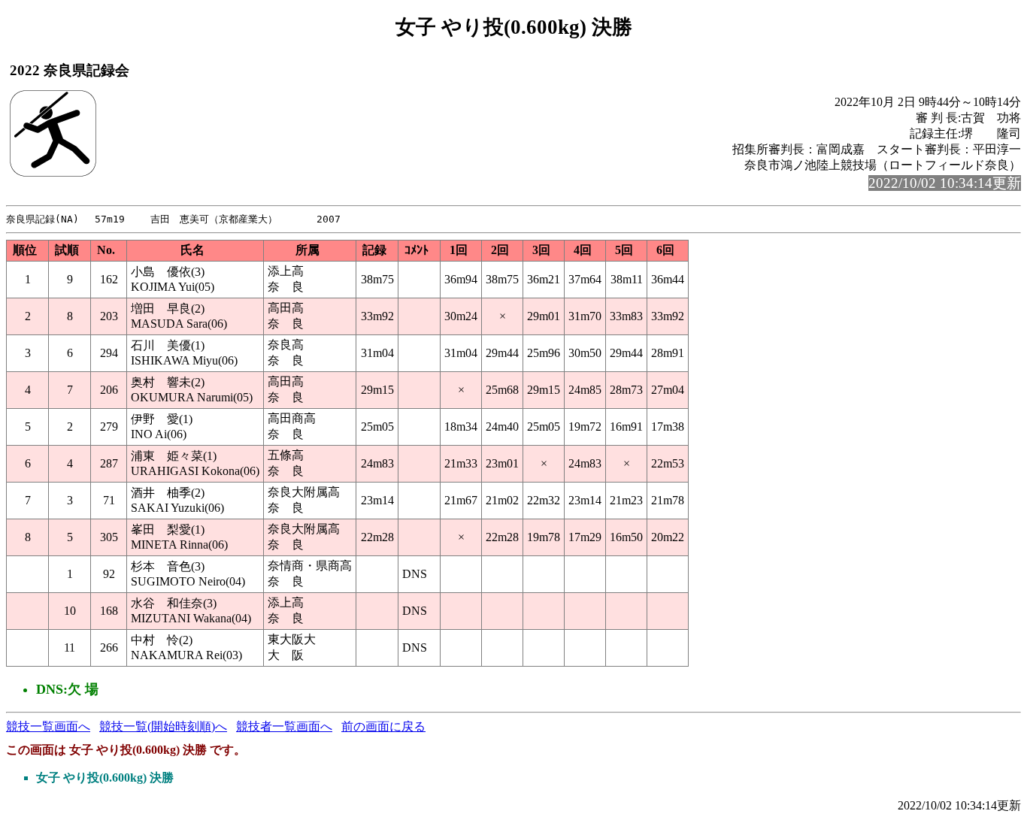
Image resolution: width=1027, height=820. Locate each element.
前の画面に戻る (383, 726)
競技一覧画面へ (48, 726)
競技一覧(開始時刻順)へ (163, 726)
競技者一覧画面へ (284, 726)
